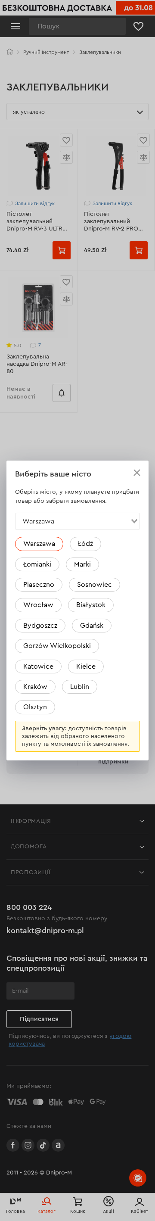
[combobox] (77, 521)
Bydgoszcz (40, 625)
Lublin (79, 686)
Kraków (35, 686)
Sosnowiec (94, 584)
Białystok (90, 604)
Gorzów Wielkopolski (57, 645)
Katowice (38, 666)
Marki (82, 564)
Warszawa (39, 543)
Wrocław (38, 604)
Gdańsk (91, 625)
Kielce (86, 666)
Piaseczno (38, 584)
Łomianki (37, 564)
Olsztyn (35, 707)
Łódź (85, 543)
